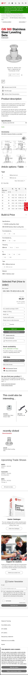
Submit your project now (14, 572)
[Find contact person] (26, 204)
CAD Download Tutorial (11, 368)
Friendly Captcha (22, 602)
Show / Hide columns (19, 180)
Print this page (8, 90)
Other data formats (7, 364)
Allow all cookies (14, 667)
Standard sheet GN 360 (10, 87)
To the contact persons (7, 385)
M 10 (5, 247)
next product (22, 21)
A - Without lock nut (9, 264)
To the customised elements (8, 384)
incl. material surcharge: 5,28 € (10, 308)
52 (9, 233)
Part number (5, 288)
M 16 (17, 247)
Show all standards (7, 433)
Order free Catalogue (14, 528)
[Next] (22, 75)
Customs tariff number (8, 317)
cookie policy (23, 663)
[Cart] (19, 3)
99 (9, 240)
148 (10, 257)
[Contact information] (26, 209)
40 (5, 233)
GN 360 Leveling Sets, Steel (11, 224)
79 (5, 240)
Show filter (6, 183)
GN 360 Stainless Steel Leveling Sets (14, 226)
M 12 (11, 247)
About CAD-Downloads (11, 370)
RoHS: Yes (5, 314)
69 (5, 254)
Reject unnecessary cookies (14, 671)
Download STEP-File (15, 360)
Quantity (12, 324)
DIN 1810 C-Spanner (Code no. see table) (11, 134)
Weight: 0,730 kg (7, 311)
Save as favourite (10, 337)
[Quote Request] (15, 3)
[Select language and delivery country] (12, 3)
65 (14, 233)
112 (5, 257)
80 (9, 254)
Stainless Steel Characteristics (11, 94)
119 (14, 240)
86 (14, 254)
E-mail (2, 585)
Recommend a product (11, 340)
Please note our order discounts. (11, 320)
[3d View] (24, 138)
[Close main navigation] (25, 3)
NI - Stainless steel (9, 273)
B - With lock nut (8, 267)
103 (19, 254)
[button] (9, 3)
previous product (7, 21)
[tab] (10, 75)
